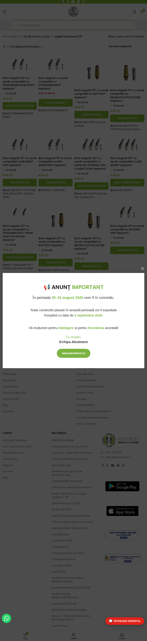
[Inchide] (142, 268)
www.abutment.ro (73, 353)
